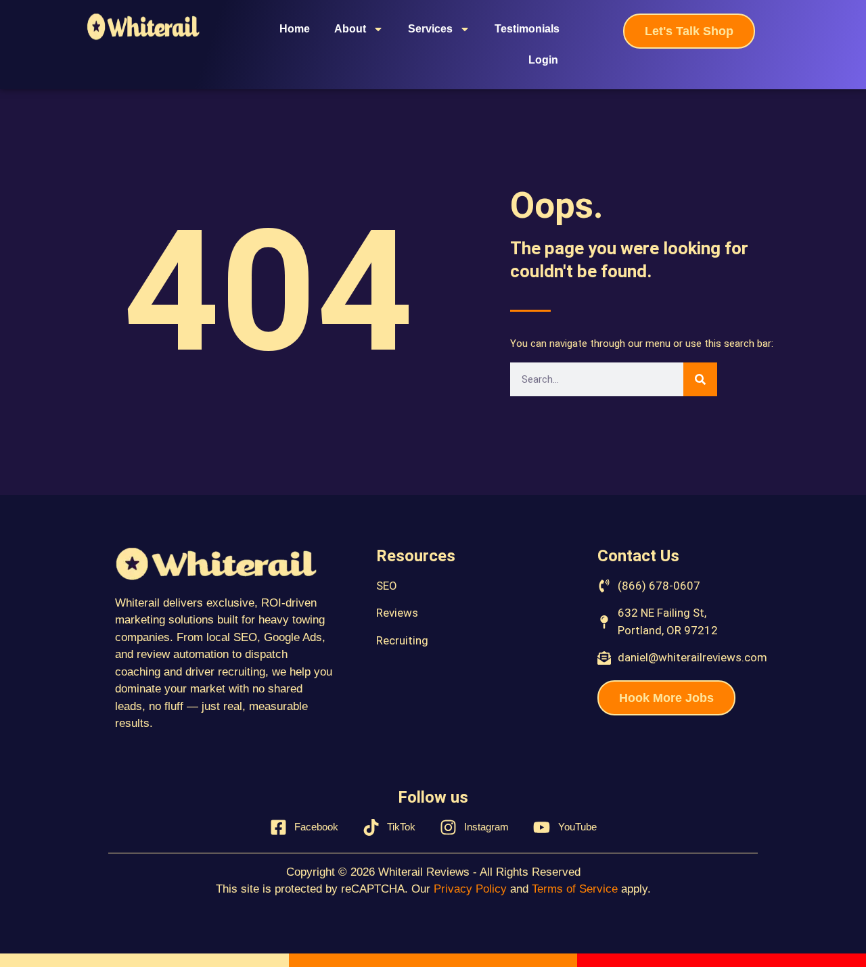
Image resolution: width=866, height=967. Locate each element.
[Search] (700, 379)
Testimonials (527, 28)
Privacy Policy (470, 888)
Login (543, 60)
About (350, 28)
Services (430, 28)
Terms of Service (575, 888)
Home (294, 28)
